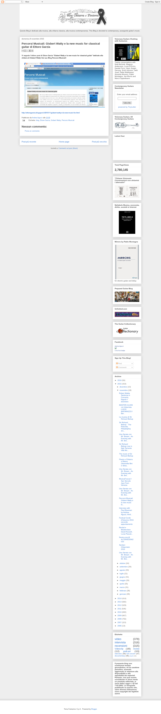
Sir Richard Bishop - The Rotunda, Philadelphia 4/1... (125, 426)
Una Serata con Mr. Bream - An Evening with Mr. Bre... (126, 437)
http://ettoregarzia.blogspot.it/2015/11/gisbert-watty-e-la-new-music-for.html (51, 112)
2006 (119, 626)
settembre (124, 567)
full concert (131, 654)
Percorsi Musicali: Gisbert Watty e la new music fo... (126, 501)
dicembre (124, 387)
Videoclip (119, 649)
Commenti (122, 367)
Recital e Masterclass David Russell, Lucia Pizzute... (126, 530)
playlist (131, 656)
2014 (119, 598)
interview (118, 654)
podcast (127, 651)
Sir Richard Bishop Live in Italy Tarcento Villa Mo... (125, 447)
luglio (122, 574)
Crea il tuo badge (120, 350)
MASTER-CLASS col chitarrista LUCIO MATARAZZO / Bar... (126, 409)
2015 (119, 384)
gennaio (123, 594)
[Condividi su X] (27, 50)
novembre (124, 390)
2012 (119, 605)
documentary (120, 656)
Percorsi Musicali (68, 120)
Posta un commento (32, 131)
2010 (119, 612)
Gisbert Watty (56, 120)
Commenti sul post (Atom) (68, 148)
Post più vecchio (99, 142)
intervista (120, 642)
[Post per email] (23, 120)
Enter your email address (127, 94)
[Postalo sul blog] (25, 50)
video (118, 639)
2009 (119, 615)
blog (37, 120)
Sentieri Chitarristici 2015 (124, 547)
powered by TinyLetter (127, 107)
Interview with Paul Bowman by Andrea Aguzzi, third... (125, 511)
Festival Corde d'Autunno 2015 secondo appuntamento (126, 521)
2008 (119, 619)
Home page (64, 142)
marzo (122, 587)
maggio (123, 580)
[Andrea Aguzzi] (116, 348)
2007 (119, 622)
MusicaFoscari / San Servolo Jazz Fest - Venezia (125, 482)
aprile (122, 584)
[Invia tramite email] (23, 50)
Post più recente (29, 142)
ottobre (123, 563)
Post (120, 363)
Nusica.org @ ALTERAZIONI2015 (126, 539)
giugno (123, 577)
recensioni (121, 645)
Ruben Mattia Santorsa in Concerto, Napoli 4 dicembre (124, 397)
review (136, 649)
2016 (119, 380)
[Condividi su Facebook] (30, 50)
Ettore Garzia (45, 120)
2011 (119, 609)
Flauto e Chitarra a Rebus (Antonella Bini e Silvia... (126, 462)
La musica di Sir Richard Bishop (126, 418)
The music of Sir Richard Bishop (126, 455)
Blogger (94, 709)
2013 (119, 602)
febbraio (123, 591)
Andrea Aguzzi (37, 118)
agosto (123, 570)
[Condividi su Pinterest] (32, 50)
